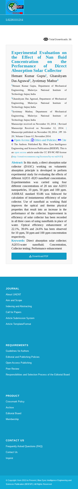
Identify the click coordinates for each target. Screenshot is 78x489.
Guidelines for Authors (17, 351)
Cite (63, 140)
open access (20, 152)
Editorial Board (13, 413)
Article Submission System (20, 318)
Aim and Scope (14, 300)
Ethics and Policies (45, 140)
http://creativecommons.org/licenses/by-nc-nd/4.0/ (37, 156)
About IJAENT (13, 294)
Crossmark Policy (15, 401)
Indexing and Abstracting (19, 306)
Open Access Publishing (19, 362)
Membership (12, 419)
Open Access (21, 140)
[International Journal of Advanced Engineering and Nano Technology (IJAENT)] (32, 7)
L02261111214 (14, 19)
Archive (10, 407)
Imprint (9, 458)
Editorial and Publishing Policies (23, 357)
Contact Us (12, 452)
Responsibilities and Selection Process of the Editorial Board (38, 374)
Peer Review (12, 368)
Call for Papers (13, 312)
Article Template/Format (18, 324)
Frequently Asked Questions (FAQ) (24, 446)
